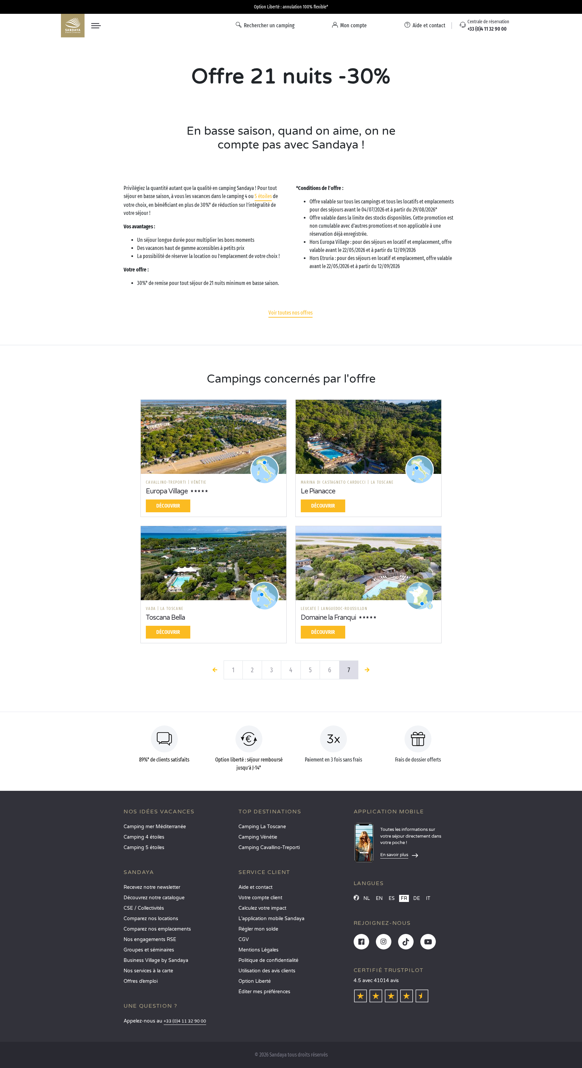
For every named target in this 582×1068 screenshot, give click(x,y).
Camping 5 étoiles (144, 847)
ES (392, 898)
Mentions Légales (258, 950)
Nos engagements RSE (150, 939)
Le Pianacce (318, 491)
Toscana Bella (165, 618)
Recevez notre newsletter (152, 887)
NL (366, 898)
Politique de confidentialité (268, 960)
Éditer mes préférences (264, 992)
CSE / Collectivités (144, 908)
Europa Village (167, 491)
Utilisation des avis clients (266, 971)
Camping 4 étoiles (144, 837)
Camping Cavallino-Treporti (269, 847)
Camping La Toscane (262, 827)
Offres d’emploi (141, 981)
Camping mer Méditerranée (155, 827)
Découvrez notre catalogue (154, 898)
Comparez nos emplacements (157, 929)
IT (428, 898)
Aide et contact (255, 887)
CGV (243, 939)
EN (379, 898)
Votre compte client (260, 898)
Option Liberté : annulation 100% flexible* (291, 7)
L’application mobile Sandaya (271, 918)
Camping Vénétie (257, 837)
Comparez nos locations (151, 918)
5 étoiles (263, 196)
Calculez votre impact (262, 908)
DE (416, 898)
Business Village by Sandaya (156, 960)
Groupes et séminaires (149, 950)
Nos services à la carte (148, 971)
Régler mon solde (258, 929)
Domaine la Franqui (328, 618)
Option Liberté (254, 981)
